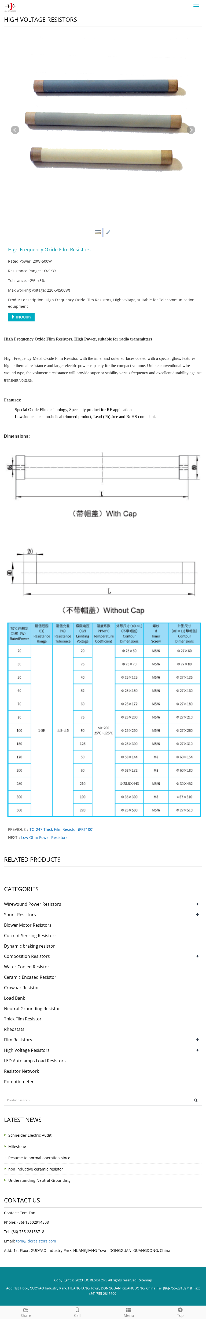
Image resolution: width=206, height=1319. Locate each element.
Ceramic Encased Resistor (30, 977)
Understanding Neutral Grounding (39, 1180)
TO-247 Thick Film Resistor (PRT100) (61, 829)
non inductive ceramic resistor (35, 1169)
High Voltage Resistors (27, 1050)
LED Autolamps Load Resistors (35, 1061)
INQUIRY (23, 317)
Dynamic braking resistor (29, 946)
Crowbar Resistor (21, 988)
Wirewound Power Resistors (32, 904)
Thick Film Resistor (23, 1019)
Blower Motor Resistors (28, 925)
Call (77, 1315)
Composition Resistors (27, 956)
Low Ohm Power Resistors (44, 837)
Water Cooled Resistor (26, 967)
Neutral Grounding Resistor (32, 1009)
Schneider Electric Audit (30, 1135)
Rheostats (14, 1029)
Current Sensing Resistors (30, 935)
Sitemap (145, 1280)
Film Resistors (18, 1040)
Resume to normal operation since (39, 1157)
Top (180, 1315)
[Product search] (196, 1100)
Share (26, 1315)
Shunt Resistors (20, 915)
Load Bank (14, 998)
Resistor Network (21, 1071)
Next (191, 130)
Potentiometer (19, 1082)
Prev (15, 130)
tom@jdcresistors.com (36, 1241)
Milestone (17, 1146)
